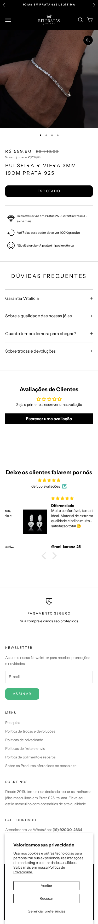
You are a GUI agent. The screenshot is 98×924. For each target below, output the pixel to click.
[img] (49, 480)
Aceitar (46, 885)
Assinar (22, 694)
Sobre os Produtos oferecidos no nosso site (41, 765)
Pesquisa (12, 722)
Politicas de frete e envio (25, 748)
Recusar (46, 898)
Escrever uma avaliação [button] (49, 418)
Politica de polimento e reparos (30, 757)
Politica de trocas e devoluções (30, 731)
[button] (45, 555)
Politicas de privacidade (24, 740)
